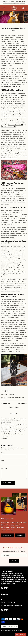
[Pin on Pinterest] (9, 391)
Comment (4, 468)
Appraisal (20, 535)
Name (3, 453)
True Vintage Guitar (9, 630)
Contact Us (22, 3)
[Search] (5, 7)
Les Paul (3, 399)
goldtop (23, 397)
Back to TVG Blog (14, 407)
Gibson (9, 397)
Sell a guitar (7, 535)
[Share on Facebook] (7, 391)
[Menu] (1, 7)
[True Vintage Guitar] (14, 7)
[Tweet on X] (5, 391)
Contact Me (21, 634)
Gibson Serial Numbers (16, 397)
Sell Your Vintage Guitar (13, 3)
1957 (6, 397)
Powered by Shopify (18, 630)
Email (2, 460)
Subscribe (14, 560)
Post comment (8, 482)
